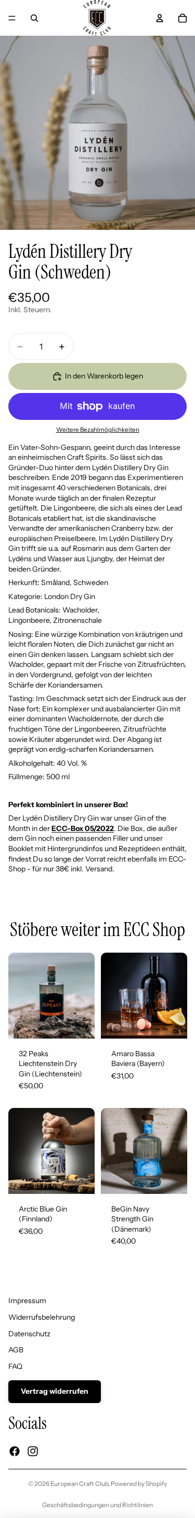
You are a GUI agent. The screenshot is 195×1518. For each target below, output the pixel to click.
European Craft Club (79, 1483)
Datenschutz (29, 1333)
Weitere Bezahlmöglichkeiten (97, 429)
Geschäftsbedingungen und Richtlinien (97, 1505)
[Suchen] (34, 18)
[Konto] (159, 18)
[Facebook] (14, 1451)
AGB (15, 1349)
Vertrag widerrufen (54, 1391)
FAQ (15, 1366)
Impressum (27, 1300)
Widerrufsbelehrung (41, 1317)
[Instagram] (33, 1451)
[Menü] (12, 18)
